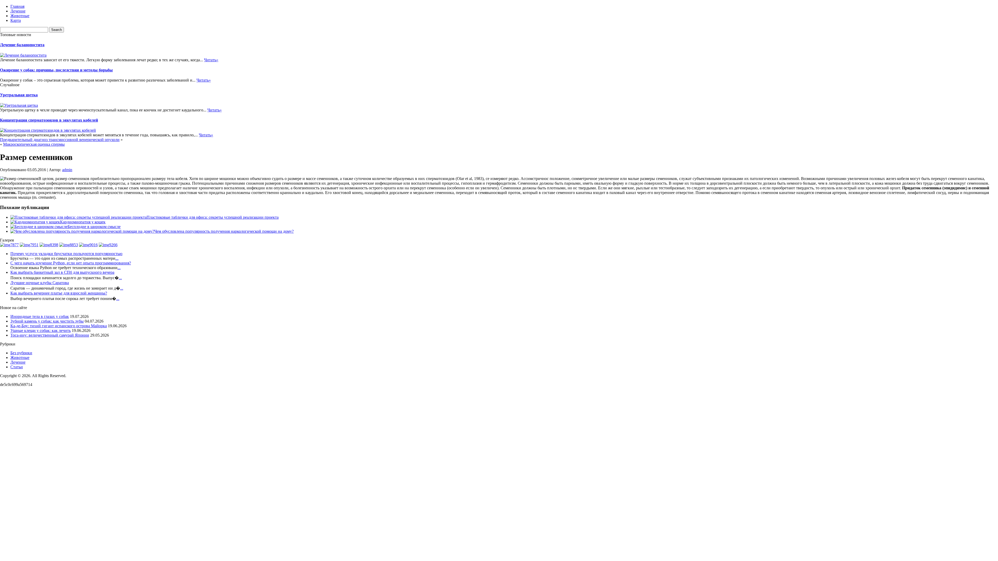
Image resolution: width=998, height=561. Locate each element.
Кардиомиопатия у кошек (83, 222)
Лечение (17, 11)
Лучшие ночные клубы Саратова (39, 282)
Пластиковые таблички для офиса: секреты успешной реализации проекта (213, 217)
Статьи (16, 367)
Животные (19, 16)
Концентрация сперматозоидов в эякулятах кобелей (49, 120)
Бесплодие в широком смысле (94, 226)
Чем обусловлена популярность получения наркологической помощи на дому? (224, 231)
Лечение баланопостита (22, 45)
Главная (17, 6)
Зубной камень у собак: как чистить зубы (47, 321)
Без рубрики (21, 353)
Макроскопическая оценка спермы (34, 144)
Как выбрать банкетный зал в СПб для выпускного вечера (62, 272)
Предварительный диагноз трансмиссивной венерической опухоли (60, 139)
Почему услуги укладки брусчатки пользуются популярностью (66, 253)
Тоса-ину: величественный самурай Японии (49, 335)
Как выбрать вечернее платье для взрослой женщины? (58, 293)
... (117, 258)
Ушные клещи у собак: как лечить (40, 330)
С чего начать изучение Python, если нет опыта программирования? (70, 263)
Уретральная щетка (19, 95)
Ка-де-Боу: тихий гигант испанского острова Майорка (58, 326)
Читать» (211, 60)
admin (67, 170)
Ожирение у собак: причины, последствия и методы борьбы (56, 70)
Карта (15, 20)
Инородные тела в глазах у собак (39, 316)
